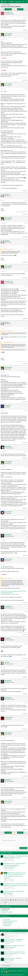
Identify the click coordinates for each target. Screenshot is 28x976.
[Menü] (2, 1)
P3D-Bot (5, 859)
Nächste (20, 9)
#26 (26, 17)
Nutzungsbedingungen (12, 970)
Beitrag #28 (21, 337)
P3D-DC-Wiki (7, 919)
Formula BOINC (7, 924)
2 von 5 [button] (14, 9)
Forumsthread (4, 910)
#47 (26, 722)
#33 (26, 286)
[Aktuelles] (23, 1)
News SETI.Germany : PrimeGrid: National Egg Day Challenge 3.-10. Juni (15, 857)
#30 (26, 223)
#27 (26, 39)
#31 (26, 246)
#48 (26, 738)
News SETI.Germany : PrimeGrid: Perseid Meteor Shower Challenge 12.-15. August (15, 952)
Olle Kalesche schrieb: (6, 249)
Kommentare (11, 879)
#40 (26, 540)
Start (2, 972)
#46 (26, 702)
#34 (26, 328)
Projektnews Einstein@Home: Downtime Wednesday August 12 (15, 946)
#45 (26, 686)
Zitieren (25, 30)
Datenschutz (20, 970)
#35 (26, 372)
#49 (26, 785)
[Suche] (26, 1)
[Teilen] (24, 18)
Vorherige (9, 9)
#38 (26, 467)
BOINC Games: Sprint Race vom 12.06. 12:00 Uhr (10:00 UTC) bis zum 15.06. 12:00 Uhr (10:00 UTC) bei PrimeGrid (15, 875)
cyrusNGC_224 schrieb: (6, 342)
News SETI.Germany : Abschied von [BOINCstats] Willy (13, 958)
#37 (26, 451)
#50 (26, 806)
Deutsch (6, 968)
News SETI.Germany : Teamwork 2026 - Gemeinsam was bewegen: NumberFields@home (15, 865)
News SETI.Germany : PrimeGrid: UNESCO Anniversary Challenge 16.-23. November (15, 884)
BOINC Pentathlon (8, 922)
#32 (26, 271)
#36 (26, 410)
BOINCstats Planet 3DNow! (10, 921)
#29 (26, 200)
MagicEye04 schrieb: (6, 578)
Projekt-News (10, 859)
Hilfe (25, 970)
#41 (26, 564)
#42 (26, 611)
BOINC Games (7, 925)
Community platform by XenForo (12, 974)
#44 (26, 667)
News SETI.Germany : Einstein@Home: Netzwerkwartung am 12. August (14, 940)
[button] (2, 837)
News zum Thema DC (7, 931)
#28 (26, 89)
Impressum (3, 970)
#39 (26, 517)
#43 (26, 643)
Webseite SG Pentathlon (7, 912)
